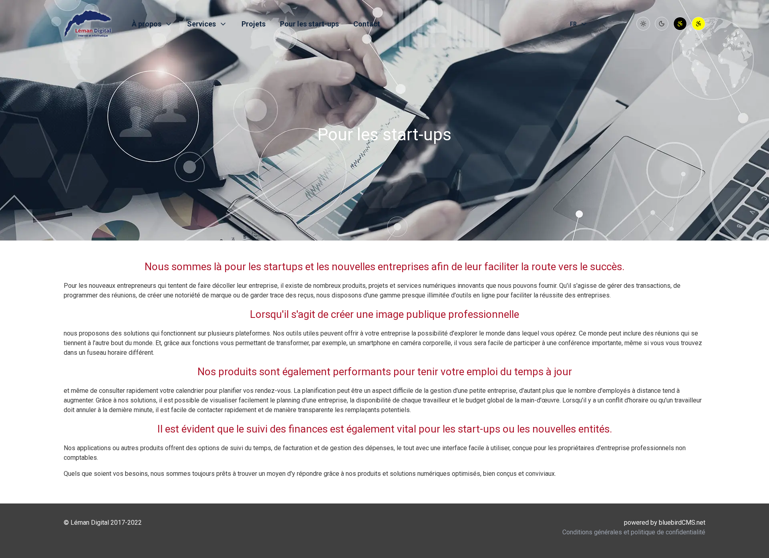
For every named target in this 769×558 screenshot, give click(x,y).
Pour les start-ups (309, 24)
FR (573, 24)
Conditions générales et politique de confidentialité (633, 532)
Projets (254, 24)
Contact (366, 24)
